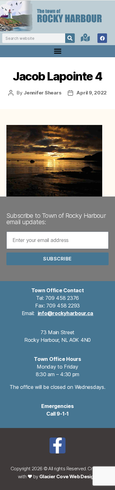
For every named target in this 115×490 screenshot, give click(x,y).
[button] (57, 51)
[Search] (70, 38)
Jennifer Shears (42, 93)
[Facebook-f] (57, 445)
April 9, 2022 (91, 93)
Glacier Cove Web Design (67, 476)
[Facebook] (102, 38)
